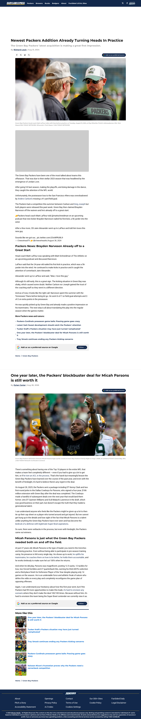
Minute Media (16, 713)
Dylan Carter (20, 385)
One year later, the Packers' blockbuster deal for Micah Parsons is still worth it (53, 334)
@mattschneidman (60, 216)
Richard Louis (20, 50)
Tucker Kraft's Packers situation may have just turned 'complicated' (49, 329)
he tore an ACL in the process (36, 475)
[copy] (28, 55)
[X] (123, 3)
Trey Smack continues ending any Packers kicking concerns (45, 339)
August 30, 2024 (54, 240)
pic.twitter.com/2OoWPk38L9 (50, 237)
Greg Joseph (79, 204)
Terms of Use (72, 703)
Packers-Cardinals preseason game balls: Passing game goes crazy (48, 321)
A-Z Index (49, 707)
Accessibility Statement (25, 707)
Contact (69, 698)
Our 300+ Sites (96, 698)
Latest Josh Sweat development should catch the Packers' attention (49, 325)
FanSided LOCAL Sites (78, 3)
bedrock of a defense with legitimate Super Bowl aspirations (41, 524)
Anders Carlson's (25, 199)
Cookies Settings (73, 707)
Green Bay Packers (30, 356)
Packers (30, 3)
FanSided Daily (118, 698)
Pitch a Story (20, 703)
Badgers (55, 3)
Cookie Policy (95, 703)
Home (17, 356)
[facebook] (127, 3)
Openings (49, 698)
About (63, 3)
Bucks (47, 3)
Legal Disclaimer (118, 703)
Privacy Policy (51, 703)
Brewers (39, 3)
